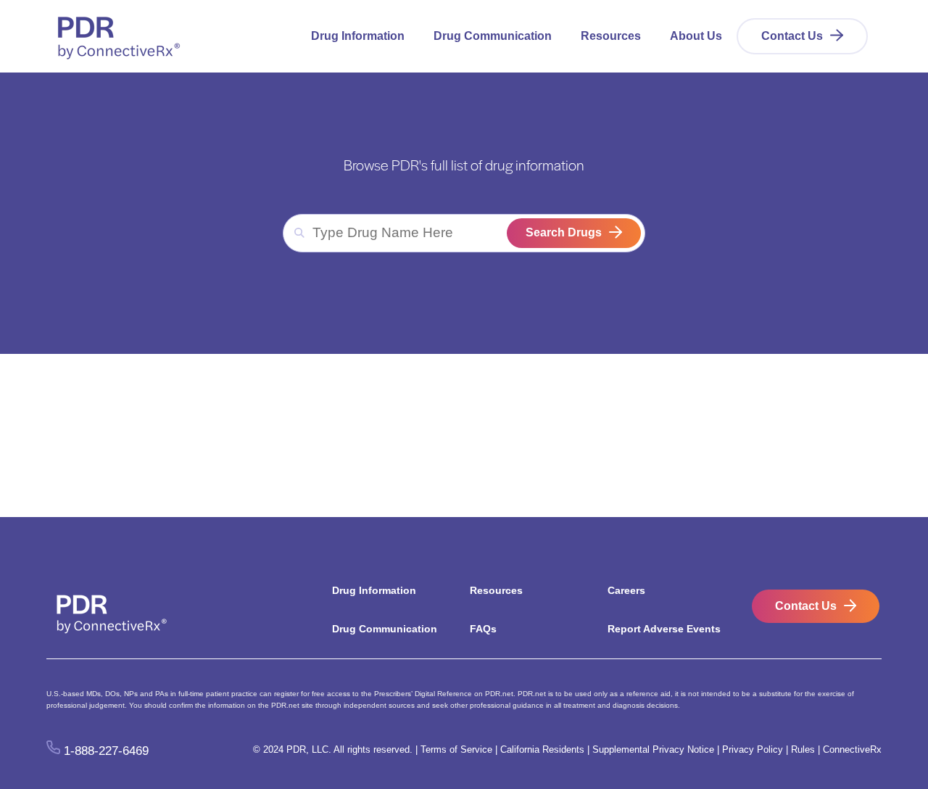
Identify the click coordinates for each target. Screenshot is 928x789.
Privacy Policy (752, 749)
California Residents (542, 749)
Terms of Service (456, 749)
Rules (803, 749)
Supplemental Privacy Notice (653, 749)
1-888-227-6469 (106, 750)
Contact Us (792, 36)
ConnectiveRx (852, 749)
